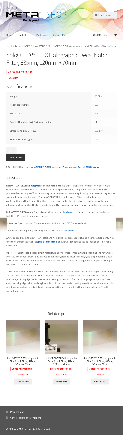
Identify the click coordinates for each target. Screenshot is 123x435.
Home (9, 34)
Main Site (11, 8)
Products (22, 34)
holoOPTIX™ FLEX (42, 46)
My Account (42, 34)
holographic (35, 185)
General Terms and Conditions (25, 417)
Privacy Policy (17, 411)
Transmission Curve (73, 166)
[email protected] (47, 241)
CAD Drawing (92, 166)
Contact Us (59, 34)
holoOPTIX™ (27, 46)
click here (67, 212)
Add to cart (16, 157)
